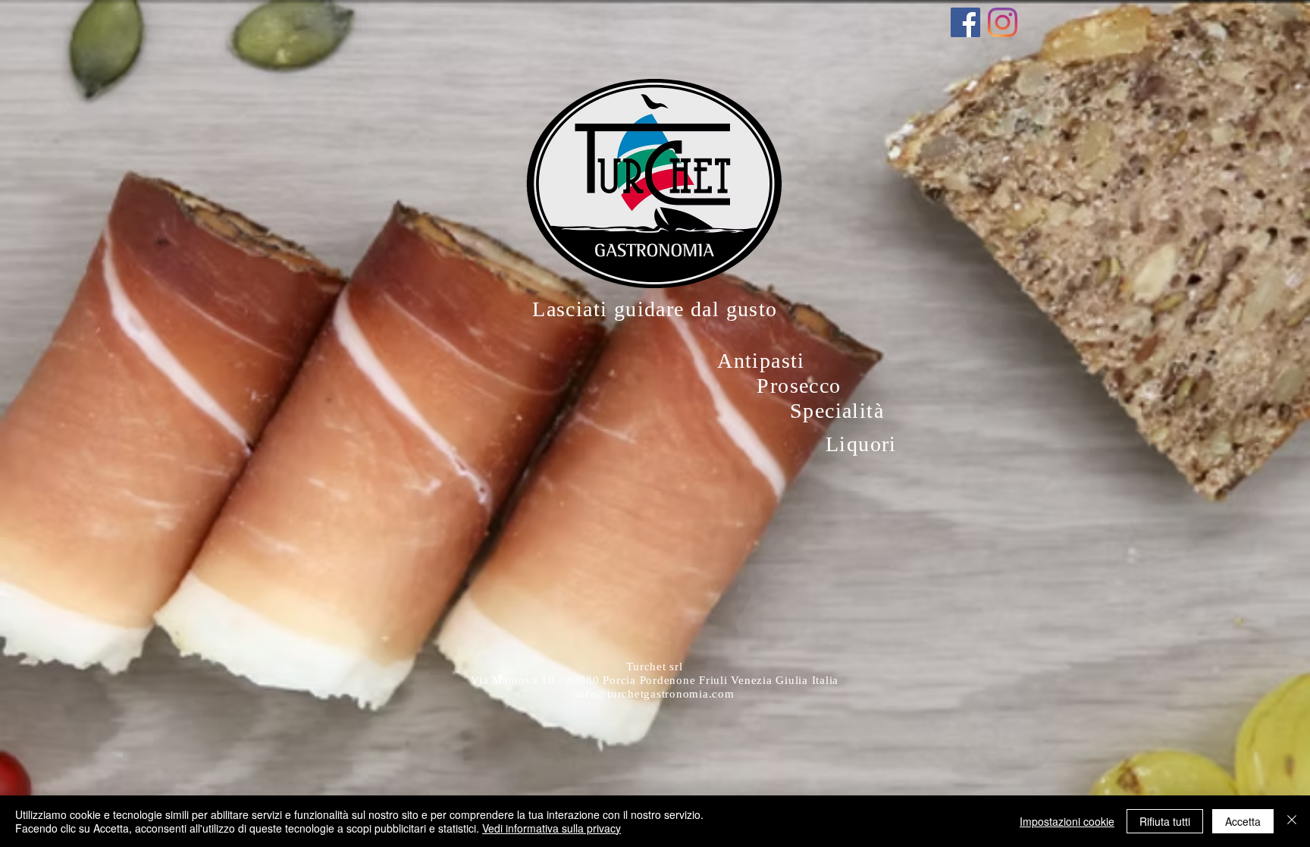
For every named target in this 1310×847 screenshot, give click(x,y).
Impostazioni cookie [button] (1067, 821)
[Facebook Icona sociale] (965, 22)
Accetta (1243, 821)
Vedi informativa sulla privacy (551, 828)
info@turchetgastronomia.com (654, 694)
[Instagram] (1002, 22)
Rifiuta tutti (1164, 821)
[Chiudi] (1292, 821)
